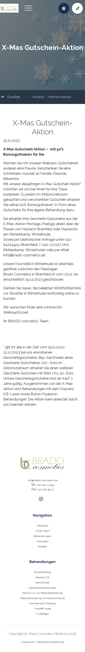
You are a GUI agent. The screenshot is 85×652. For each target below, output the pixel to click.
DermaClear (42, 582)
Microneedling (42, 572)
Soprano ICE (42, 577)
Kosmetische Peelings (42, 603)
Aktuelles (38, 97)
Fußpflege (42, 613)
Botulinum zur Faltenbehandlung (42, 592)
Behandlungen (42, 536)
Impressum (28, 642)
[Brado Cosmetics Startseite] (42, 463)
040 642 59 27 (45, 489)
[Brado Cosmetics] (41, 499)
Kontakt (42, 546)
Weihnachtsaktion (59, 97)
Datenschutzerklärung (50, 642)
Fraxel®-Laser (42, 608)
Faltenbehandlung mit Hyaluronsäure (42, 598)
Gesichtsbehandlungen (42, 587)
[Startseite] (9, 8)
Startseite (42, 525)
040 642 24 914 (45, 484)
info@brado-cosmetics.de (43, 480)
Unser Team (42, 530)
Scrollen (13, 97)
